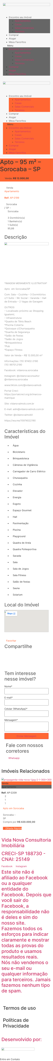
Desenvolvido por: (21, 1039)
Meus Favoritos (17, 42)
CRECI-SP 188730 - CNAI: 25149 (23, 856)
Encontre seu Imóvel (20, 17)
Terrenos (19, 31)
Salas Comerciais (24, 27)
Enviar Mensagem (26, 736)
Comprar (14, 34)
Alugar (12, 38)
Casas (18, 24)
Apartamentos (23, 20)
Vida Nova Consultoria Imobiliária (26, 842)
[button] (26, 45)
